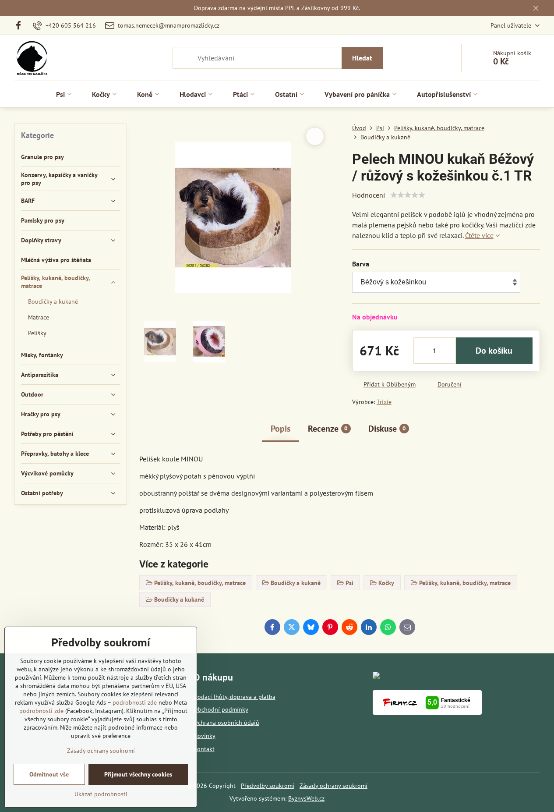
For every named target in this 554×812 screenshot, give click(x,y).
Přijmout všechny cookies (138, 774)
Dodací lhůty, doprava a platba (234, 697)
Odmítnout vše (49, 774)
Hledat (362, 57)
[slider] (407, 195)
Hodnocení (368, 195)
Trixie (384, 402)
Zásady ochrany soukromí (333, 786)
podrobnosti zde (135, 702)
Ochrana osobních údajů (226, 723)
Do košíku (494, 350)
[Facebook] (21, 25)
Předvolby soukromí (267, 786)
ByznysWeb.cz (306, 798)
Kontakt (204, 749)
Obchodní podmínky (221, 709)
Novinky (204, 736)
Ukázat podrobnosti (100, 794)
